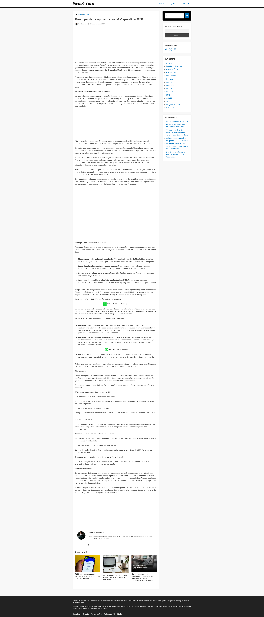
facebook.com (166, 49)
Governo (86, 15)
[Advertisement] (116, 43)
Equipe (173, 4)
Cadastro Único (172, 69)
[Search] (187, 15)
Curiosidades (171, 76)
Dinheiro (169, 79)
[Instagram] (88, 545)
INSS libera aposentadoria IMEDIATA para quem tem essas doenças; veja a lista (87, 576)
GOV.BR (169, 98)
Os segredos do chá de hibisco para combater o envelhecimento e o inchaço (177, 132)
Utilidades (170, 108)
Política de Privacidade (113, 614)
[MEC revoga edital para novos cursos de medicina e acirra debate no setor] (116, 564)
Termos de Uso (96, 614)
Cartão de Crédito (173, 72)
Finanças (169, 92)
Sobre (162, 4)
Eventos (169, 88)
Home (80, 15)
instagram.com (175, 49)
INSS (168, 101)
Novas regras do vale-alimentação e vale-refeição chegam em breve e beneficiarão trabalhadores (142, 577)
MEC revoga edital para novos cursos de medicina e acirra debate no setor (115, 577)
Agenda (169, 63)
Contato (185, 4)
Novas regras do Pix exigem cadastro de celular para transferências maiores (177, 124)
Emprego (170, 85)
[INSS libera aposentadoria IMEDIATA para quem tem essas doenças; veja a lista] (87, 563)
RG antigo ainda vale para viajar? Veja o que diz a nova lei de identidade (177, 146)
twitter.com (170, 49)
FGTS (168, 95)
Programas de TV (173, 104)
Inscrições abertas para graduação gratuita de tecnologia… (175, 154)
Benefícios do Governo (175, 66)
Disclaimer (77, 614)
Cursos (169, 82)
